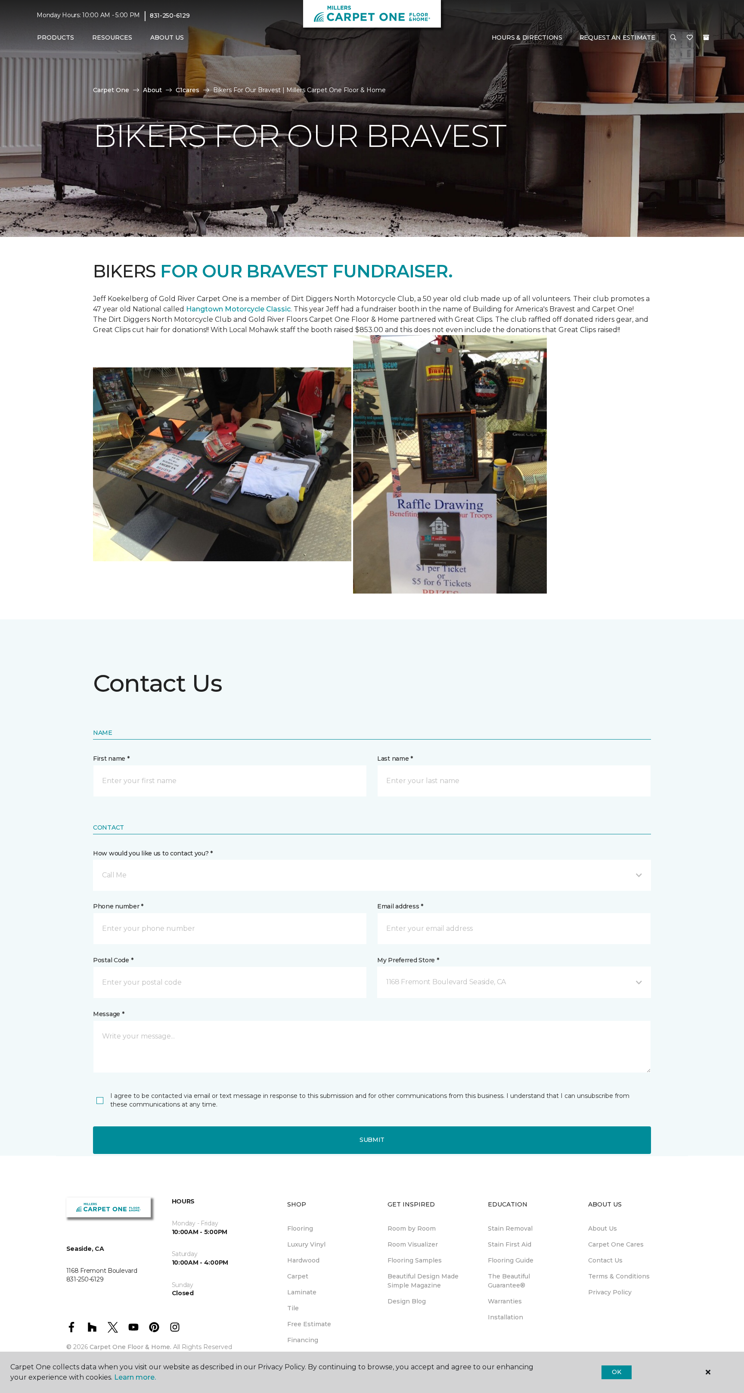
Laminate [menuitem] (301, 1292)
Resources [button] (112, 37)
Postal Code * (113, 960)
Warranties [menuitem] (505, 1301)
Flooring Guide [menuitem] (510, 1260)
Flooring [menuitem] (300, 1228)
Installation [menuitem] (505, 1317)
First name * (111, 759)
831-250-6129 (170, 15)
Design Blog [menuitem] (407, 1301)
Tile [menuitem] (293, 1308)
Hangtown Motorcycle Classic (238, 309)
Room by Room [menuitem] (412, 1228)
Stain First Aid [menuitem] (509, 1244)
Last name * (395, 759)
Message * (108, 1014)
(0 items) (706, 37)
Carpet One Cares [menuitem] (616, 1244)
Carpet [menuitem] (297, 1276)
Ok (616, 1372)
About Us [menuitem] (602, 1228)
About (152, 90)
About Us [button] (167, 37)
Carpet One (111, 90)
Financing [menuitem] (302, 1340)
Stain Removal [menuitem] (510, 1228)
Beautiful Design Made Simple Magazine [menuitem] (423, 1280)
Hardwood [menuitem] (303, 1260)
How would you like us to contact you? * (153, 853)
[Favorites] (690, 37)
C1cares (187, 90)
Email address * (400, 906)
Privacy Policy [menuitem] (610, 1292)
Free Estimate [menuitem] (309, 1324)
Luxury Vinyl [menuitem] (306, 1244)
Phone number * (118, 906)
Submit (372, 1140)
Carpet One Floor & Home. (130, 1347)
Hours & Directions (527, 37)
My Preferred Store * (408, 960)
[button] (673, 37)
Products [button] (55, 37)
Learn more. (135, 1377)
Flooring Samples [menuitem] (415, 1260)
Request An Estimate (617, 37)
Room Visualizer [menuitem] (413, 1244)
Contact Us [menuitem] (605, 1260)
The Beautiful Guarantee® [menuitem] (509, 1280)
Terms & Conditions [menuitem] (619, 1276)
